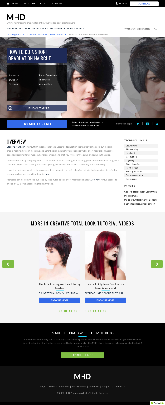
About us (29, 3)
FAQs (42, 386)
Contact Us (120, 386)
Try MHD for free (37, 124)
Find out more (59, 300)
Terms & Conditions (59, 386)
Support (57, 3)
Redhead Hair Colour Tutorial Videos (108, 293)
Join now (95, 179)
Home (15, 3)
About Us (94, 386)
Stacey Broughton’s (17, 146)
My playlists (57, 28)
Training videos (17, 28)
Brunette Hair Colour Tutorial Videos (63, 293)
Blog (43, 3)
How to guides (76, 28)
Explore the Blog (82, 355)
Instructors (40, 28)
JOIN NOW (144, 3)
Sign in (123, 3)
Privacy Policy (79, 386)
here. (47, 174)
